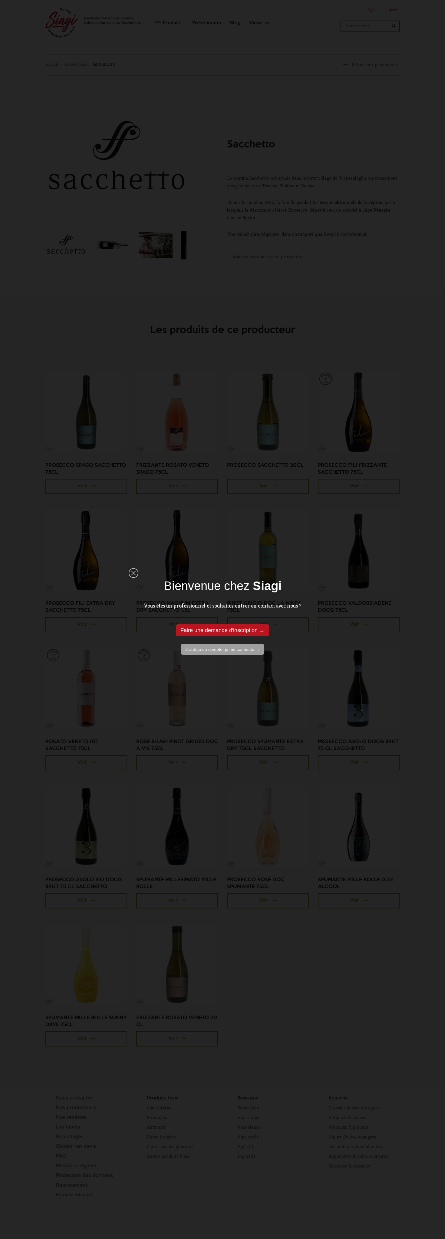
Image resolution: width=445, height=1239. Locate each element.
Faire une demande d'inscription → (222, 630)
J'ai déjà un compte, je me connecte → (222, 649)
